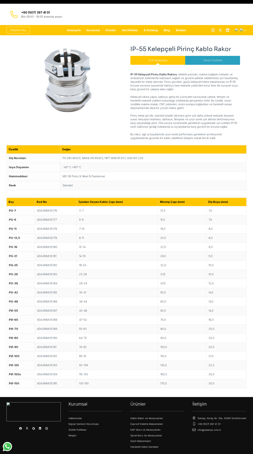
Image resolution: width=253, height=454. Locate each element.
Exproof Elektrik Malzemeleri (146, 423)
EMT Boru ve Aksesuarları (145, 429)
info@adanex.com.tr (209, 429)
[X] (220, 30)
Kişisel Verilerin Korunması (84, 423)
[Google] (33, 428)
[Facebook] (20, 428)
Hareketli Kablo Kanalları (144, 446)
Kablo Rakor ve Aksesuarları (146, 418)
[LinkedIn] (227, 30)
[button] (101, 30)
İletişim (72, 435)
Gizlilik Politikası (77, 429)
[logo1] (33, 411)
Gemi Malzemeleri (140, 441)
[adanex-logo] (126, 14)
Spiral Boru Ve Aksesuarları (146, 435)
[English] (243, 30)
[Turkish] (237, 30)
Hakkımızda (75, 418)
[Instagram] (213, 30)
